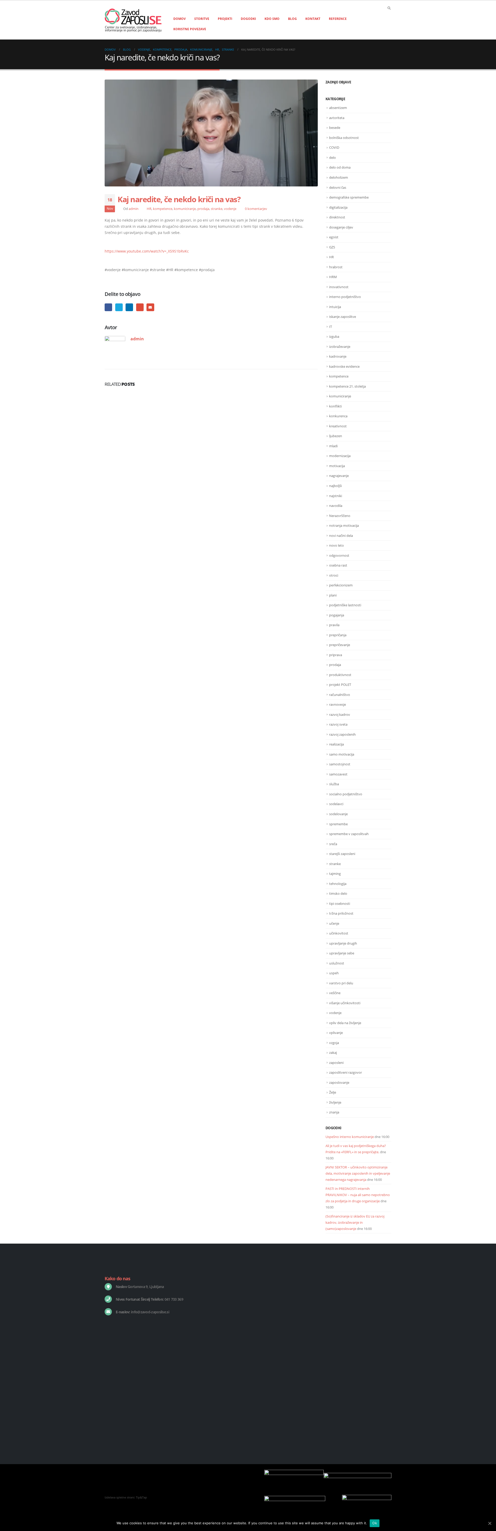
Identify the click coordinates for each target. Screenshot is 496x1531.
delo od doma (340, 167)
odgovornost (339, 555)
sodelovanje (338, 814)
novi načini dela (341, 535)
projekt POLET (340, 684)
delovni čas (337, 187)
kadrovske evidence (344, 366)
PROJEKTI (225, 19)
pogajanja (336, 615)
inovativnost (338, 287)
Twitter (119, 307)
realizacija (336, 744)
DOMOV (179, 19)
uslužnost (336, 963)
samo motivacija (341, 754)
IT (330, 326)
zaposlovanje (339, 1082)
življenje (335, 1102)
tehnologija (337, 883)
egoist (333, 237)
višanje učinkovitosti (344, 1003)
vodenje (230, 209)
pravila (334, 625)
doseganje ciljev (341, 227)
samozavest (338, 774)
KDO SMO (272, 19)
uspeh (334, 973)
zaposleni (336, 1062)
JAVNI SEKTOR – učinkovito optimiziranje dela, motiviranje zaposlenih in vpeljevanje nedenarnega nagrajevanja (358, 1173)
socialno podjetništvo (345, 794)
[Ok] (489, 1523)
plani (333, 595)
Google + (140, 307)
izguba (334, 336)
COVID (334, 147)
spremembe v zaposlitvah (349, 833)
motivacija (337, 466)
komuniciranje (185, 209)
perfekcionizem (341, 585)
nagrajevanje (339, 475)
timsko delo (338, 893)
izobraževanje (339, 346)
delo (332, 157)
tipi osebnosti (339, 903)
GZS (332, 247)
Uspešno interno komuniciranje (350, 1136)
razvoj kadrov (339, 714)
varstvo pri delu (341, 983)
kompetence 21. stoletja (347, 386)
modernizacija (340, 455)
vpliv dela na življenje (345, 1022)
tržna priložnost (341, 913)
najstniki (335, 495)
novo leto (336, 545)
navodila (335, 505)
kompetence (162, 209)
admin (133, 209)
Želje (332, 1092)
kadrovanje (337, 356)
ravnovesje (337, 704)
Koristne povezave (189, 29)
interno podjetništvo (345, 296)
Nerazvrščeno (339, 515)
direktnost (337, 217)
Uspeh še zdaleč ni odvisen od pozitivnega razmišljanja (357, 1378)
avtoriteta (336, 117)
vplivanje (336, 1032)
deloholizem (338, 177)
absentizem (338, 107)
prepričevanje (339, 644)
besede (334, 127)
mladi (333, 446)
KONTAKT (312, 19)
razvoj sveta (338, 724)
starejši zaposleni (342, 853)
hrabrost (336, 267)
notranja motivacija (344, 525)
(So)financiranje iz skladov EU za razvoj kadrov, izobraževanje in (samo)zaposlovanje (355, 1222)
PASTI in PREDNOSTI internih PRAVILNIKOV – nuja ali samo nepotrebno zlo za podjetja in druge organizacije (358, 1194)
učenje (334, 923)
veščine (334, 993)
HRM (333, 276)
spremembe (338, 824)
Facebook (108, 307)
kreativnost (338, 426)
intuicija (335, 306)
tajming (335, 873)
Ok (374, 1523)
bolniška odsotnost (344, 137)
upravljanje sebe (341, 953)
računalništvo (339, 694)
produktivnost (340, 674)
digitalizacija (338, 207)
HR (149, 209)
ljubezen (335, 436)
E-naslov (150, 307)
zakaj (333, 1052)
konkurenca (338, 416)
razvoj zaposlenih (342, 734)
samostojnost (339, 764)
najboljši (335, 485)
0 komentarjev (256, 209)
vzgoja (334, 1042)
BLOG (292, 19)
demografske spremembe (349, 197)
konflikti (335, 406)
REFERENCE (338, 19)
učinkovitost (338, 933)
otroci (333, 575)
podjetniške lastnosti (345, 605)
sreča (333, 844)
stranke (216, 209)
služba (334, 784)
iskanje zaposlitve (342, 316)
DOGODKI (248, 19)
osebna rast (338, 565)
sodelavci (336, 804)
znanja (334, 1112)
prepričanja (337, 635)
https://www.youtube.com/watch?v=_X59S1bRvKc (147, 251)
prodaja (203, 209)
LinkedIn (129, 307)
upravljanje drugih (343, 943)
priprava (335, 655)
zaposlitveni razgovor (345, 1072)
